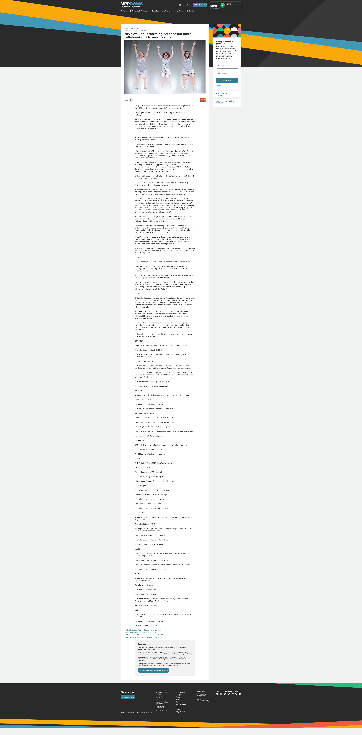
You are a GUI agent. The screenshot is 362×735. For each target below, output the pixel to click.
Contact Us (159, 697)
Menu (125, 11)
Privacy (178, 699)
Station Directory (220, 95)
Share (203, 100)
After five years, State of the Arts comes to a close (143, 630)
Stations (179, 707)
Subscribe (227, 80)
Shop (177, 702)
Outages (179, 695)
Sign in (191, 11)
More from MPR (161, 710)
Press (178, 697)
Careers (158, 695)
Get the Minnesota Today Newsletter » (153, 670)
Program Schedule (220, 93)
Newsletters (180, 692)
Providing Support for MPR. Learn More (224, 102)
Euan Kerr (127, 30)
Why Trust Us (180, 712)
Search (181, 11)
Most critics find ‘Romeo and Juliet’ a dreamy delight (144, 635)
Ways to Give (169, 11)
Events (158, 699)
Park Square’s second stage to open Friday (141, 632)
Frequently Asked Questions (162, 703)
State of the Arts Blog (133, 28)
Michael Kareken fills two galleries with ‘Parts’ (142, 637)
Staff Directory (181, 704)
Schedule (155, 11)
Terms (218, 86)
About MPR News (162, 692)
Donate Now (200, 5)
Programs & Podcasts (139, 11)
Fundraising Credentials (160, 707)
